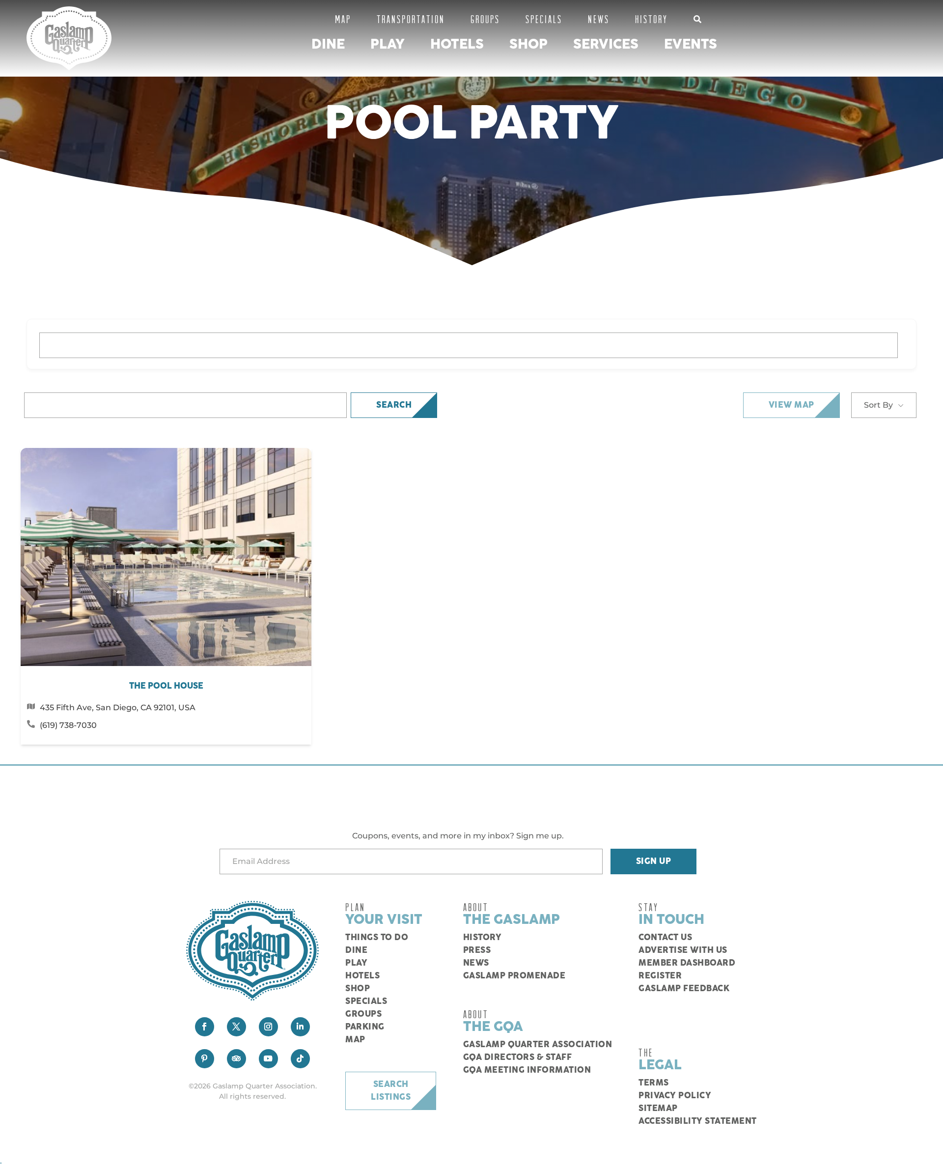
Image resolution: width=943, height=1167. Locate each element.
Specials (544, 19)
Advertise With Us (682, 950)
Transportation (411, 19)
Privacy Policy (674, 1096)
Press (477, 950)
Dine (328, 44)
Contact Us (665, 938)
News (599, 19)
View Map (791, 405)
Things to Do (376, 938)
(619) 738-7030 (68, 725)
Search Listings (391, 1091)
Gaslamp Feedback (683, 989)
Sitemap (658, 1108)
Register (660, 976)
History (651, 19)
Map (343, 19)
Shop (528, 44)
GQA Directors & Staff (517, 1057)
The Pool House (166, 686)
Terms (653, 1083)
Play (387, 44)
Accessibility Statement (697, 1121)
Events (690, 44)
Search (394, 405)
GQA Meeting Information (527, 1070)
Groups (485, 19)
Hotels (457, 44)
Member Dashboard (686, 963)
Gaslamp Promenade (514, 976)
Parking (365, 1027)
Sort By (878, 405)
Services (605, 44)
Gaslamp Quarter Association (537, 1045)
